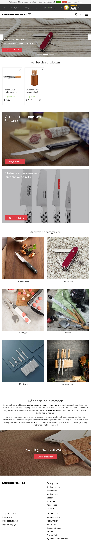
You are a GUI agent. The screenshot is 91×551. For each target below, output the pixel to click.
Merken (50, 508)
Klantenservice (53, 517)
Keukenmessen (23, 281)
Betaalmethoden (54, 528)
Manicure (23, 384)
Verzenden (51, 524)
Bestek (68, 332)
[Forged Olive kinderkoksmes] (12, 77)
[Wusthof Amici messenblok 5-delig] (34, 77)
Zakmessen (68, 281)
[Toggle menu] (86, 14)
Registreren (7, 517)
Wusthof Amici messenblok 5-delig (32, 91)
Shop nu (9, 50)
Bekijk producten (45, 456)
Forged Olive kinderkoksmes (11, 91)
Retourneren (52, 521)
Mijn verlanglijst (9, 524)
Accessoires (67, 384)
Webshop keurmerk (55, 8)
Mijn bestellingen (10, 521)
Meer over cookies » (75, 2)
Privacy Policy (53, 535)
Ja (58, 2)
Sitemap (50, 531)
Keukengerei (23, 332)
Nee (64, 2)
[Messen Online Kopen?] (16, 14)
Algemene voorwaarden (57, 538)
